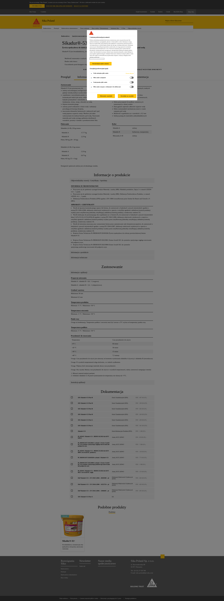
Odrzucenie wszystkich (106, 96)
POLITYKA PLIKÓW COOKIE (97, 58)
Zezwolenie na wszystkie (127, 96)
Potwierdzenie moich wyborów (100, 63)
